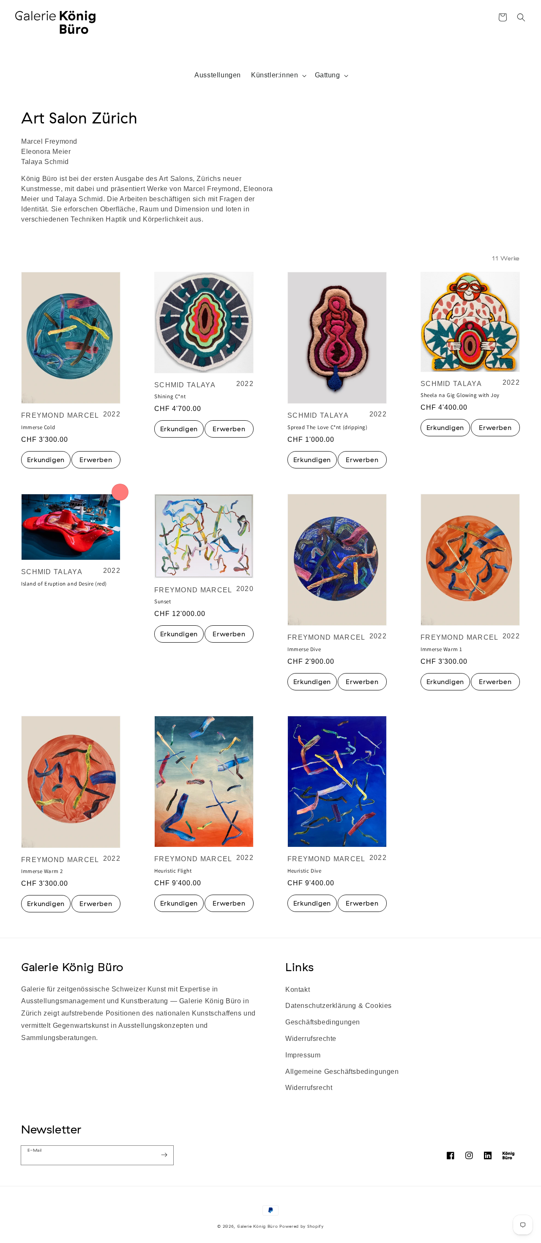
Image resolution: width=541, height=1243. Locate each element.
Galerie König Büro (72, 966)
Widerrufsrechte (310, 1038)
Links (299, 966)
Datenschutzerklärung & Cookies (338, 1005)
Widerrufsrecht (308, 1087)
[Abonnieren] (164, 1155)
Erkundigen (46, 459)
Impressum (302, 1055)
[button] (521, 17)
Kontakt (297, 989)
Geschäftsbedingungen (322, 1022)
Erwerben (95, 459)
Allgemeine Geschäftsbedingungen (342, 1071)
